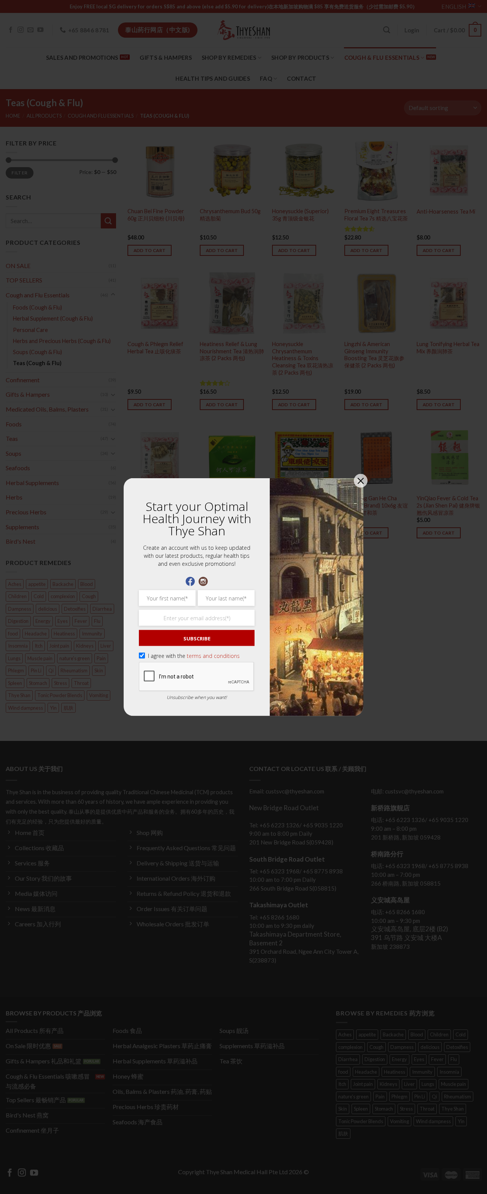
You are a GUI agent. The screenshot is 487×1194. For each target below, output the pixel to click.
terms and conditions (213, 655)
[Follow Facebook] (190, 580)
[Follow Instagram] (203, 580)
